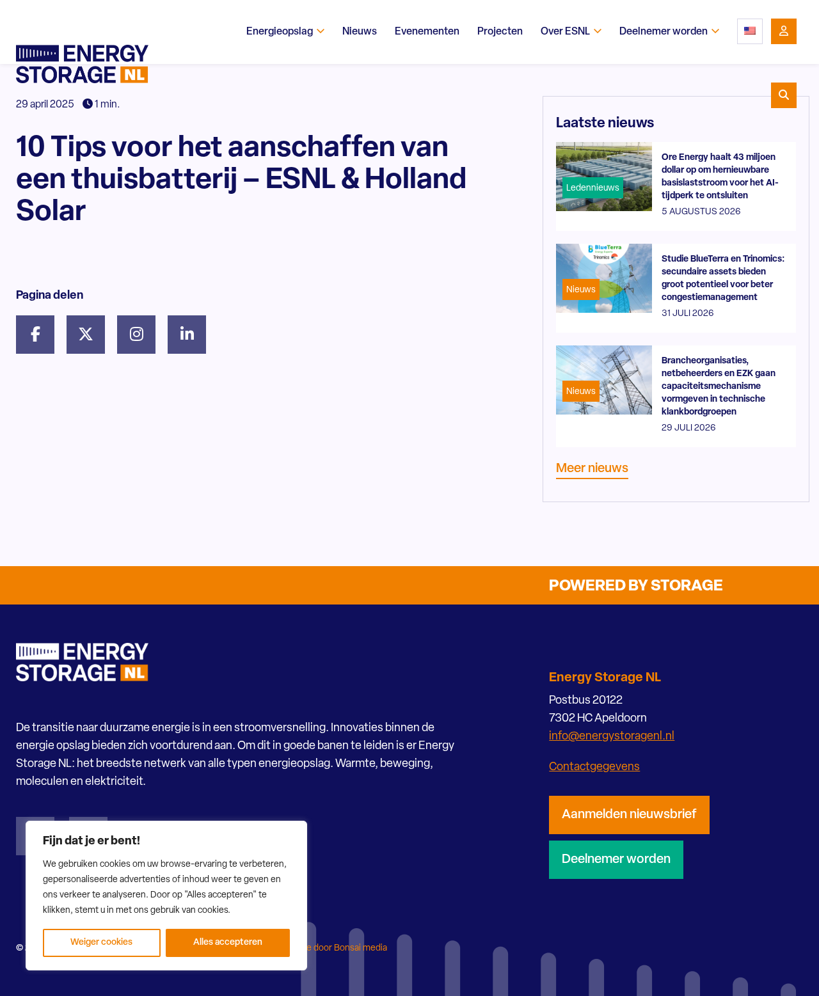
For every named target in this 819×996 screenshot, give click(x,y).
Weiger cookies (101, 942)
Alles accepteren (227, 942)
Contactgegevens (594, 767)
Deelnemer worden (616, 859)
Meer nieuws (592, 468)
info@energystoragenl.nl (611, 737)
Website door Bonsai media (332, 948)
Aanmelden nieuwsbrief (629, 815)
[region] (166, 895)
